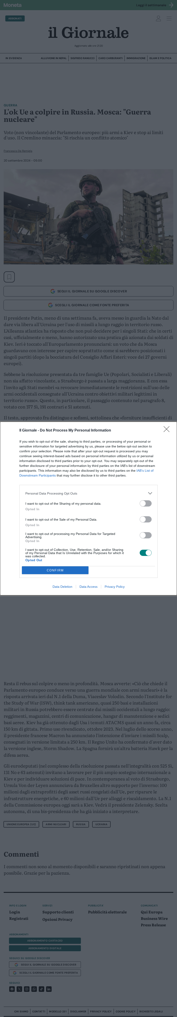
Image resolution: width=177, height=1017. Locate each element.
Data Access (88, 586)
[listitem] (88, 493)
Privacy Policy (115, 586)
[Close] (168, 430)
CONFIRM (55, 570)
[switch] (146, 503)
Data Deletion (62, 586)
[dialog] (88, 508)
